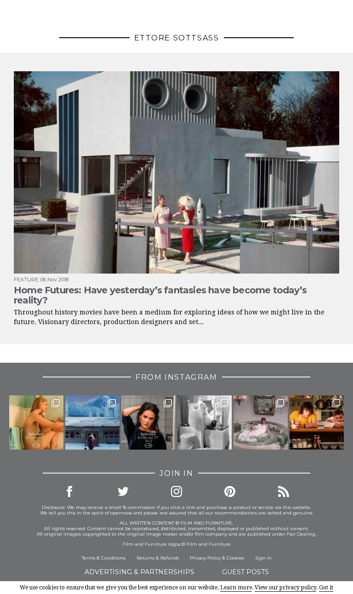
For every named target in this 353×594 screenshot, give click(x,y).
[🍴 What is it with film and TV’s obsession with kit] (317, 422)
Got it (326, 587)
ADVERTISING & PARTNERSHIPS (139, 572)
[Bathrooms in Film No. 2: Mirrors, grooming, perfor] (148, 422)
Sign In (263, 558)
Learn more (236, 587)
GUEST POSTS (245, 572)
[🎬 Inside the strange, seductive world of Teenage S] (92, 422)
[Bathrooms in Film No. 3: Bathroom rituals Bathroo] (36, 422)
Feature (26, 279)
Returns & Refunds (158, 558)
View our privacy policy (285, 587)
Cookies (235, 558)
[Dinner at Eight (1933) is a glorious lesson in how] (204, 422)
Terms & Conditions (103, 558)
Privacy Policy (205, 558)
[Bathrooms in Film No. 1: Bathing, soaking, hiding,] (260, 422)
